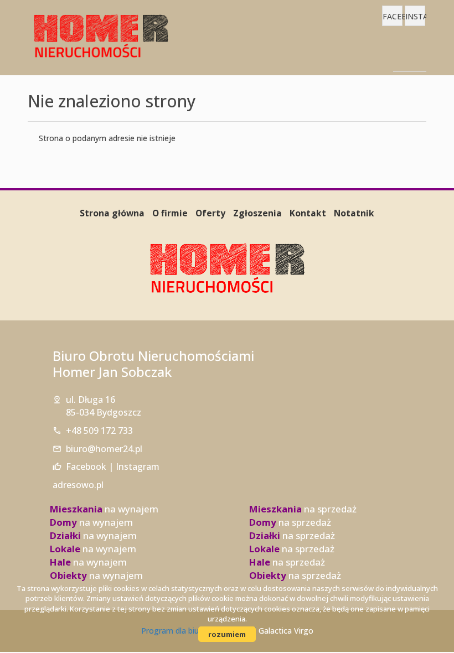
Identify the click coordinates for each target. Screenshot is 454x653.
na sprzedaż (303, 508)
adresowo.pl (78, 485)
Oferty (210, 213)
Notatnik (354, 213)
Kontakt (308, 213)
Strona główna (112, 213)
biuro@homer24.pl (104, 449)
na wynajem (104, 508)
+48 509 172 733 (99, 430)
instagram (415, 16)
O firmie (170, 213)
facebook (393, 16)
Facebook (86, 466)
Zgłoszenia (257, 213)
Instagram (137, 466)
